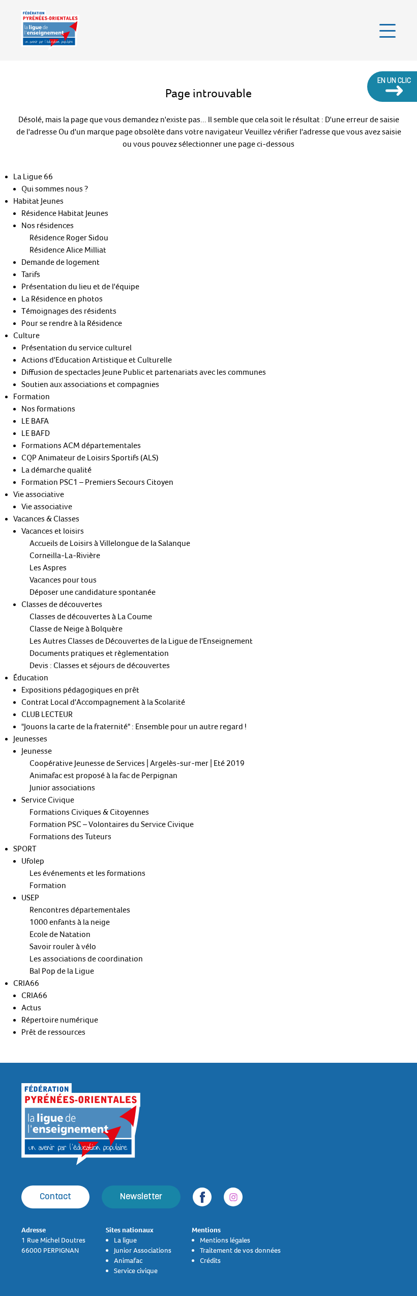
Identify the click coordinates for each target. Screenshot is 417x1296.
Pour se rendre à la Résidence (71, 323)
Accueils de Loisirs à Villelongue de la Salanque (109, 543)
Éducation (30, 677)
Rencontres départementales (79, 910)
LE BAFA (35, 421)
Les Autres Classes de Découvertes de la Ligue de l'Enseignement (141, 641)
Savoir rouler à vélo (62, 946)
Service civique (136, 1270)
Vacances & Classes (46, 518)
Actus (31, 1007)
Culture (26, 335)
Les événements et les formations (87, 873)
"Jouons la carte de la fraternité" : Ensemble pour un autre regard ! (134, 726)
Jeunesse (36, 751)
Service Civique (47, 800)
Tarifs (30, 274)
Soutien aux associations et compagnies (90, 384)
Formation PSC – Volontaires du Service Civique (111, 824)
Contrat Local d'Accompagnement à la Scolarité (103, 702)
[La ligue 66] (50, 30)
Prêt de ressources (53, 1032)
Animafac (128, 1260)
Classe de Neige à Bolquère (76, 628)
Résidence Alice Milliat (67, 250)
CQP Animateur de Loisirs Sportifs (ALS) (90, 457)
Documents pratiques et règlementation (99, 653)
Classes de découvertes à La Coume (90, 616)
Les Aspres (48, 567)
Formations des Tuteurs (70, 836)
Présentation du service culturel (76, 347)
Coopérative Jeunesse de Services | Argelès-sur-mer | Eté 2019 (137, 763)
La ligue (125, 1240)
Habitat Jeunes (38, 201)
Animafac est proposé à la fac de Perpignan (103, 775)
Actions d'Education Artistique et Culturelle (96, 360)
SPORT (25, 848)
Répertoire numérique (59, 1020)
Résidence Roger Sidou (68, 237)
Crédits (210, 1260)
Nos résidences (47, 225)
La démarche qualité (56, 470)
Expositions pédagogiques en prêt (80, 690)
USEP (30, 897)
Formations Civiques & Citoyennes (89, 812)
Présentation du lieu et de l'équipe (80, 286)
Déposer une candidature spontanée (92, 592)
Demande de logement (60, 262)
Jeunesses (30, 738)
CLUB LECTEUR (47, 714)
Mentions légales (225, 1240)
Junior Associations (142, 1250)
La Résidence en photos (62, 299)
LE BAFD (35, 433)
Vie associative (38, 494)
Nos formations (48, 408)
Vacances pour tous (63, 580)
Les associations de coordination (86, 958)
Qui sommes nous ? (54, 189)
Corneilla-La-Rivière (64, 555)
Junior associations (62, 787)
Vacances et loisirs (52, 531)
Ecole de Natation (60, 934)
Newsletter (141, 1197)
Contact (55, 1197)
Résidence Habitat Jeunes (64, 213)
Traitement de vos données (240, 1250)
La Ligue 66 (33, 176)
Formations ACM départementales (81, 445)
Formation (31, 396)
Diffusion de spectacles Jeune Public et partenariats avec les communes (143, 372)
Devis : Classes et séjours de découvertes (99, 665)
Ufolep (32, 861)
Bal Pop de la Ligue (61, 971)
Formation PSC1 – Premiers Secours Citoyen (97, 482)
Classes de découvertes (61, 604)
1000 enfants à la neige (69, 922)
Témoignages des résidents (68, 311)
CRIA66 (26, 983)
